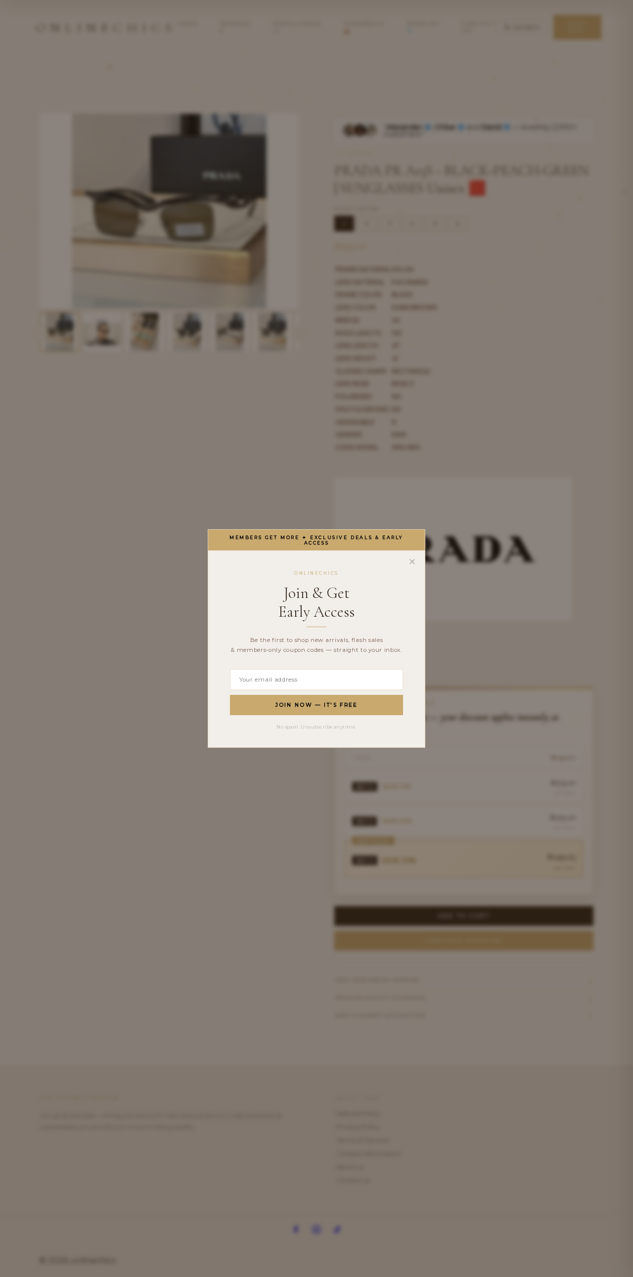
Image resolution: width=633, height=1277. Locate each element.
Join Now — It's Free (316, 705)
